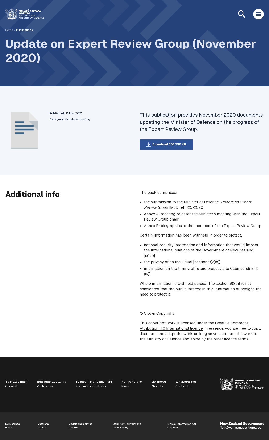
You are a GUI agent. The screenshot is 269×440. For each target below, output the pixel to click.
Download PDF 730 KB (169, 144)
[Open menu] (258, 14)
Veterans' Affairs (43, 426)
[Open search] (241, 14)
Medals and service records (80, 426)
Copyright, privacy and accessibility (127, 426)
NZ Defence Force (12, 426)
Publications (24, 30)
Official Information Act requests (181, 426)
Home (9, 30)
